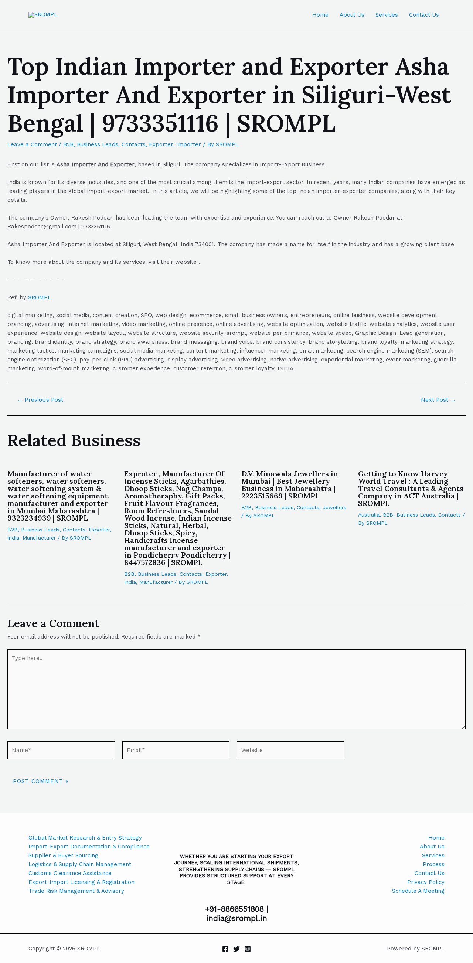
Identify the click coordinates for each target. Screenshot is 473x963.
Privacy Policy (426, 882)
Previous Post (40, 400)
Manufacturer (39, 538)
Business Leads (97, 144)
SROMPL (39, 297)
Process (434, 864)
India (13, 538)
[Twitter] (236, 949)
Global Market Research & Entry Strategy (85, 837)
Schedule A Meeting (418, 891)
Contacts (134, 144)
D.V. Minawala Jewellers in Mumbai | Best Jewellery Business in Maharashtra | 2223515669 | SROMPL (289, 484)
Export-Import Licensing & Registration (81, 882)
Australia (369, 515)
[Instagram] (247, 949)
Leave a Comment (32, 144)
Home (320, 14)
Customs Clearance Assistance (70, 873)
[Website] (290, 751)
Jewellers (334, 507)
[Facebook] (225, 949)
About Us (352, 14)
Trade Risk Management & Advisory (76, 891)
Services (386, 14)
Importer (188, 144)
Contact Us (424, 14)
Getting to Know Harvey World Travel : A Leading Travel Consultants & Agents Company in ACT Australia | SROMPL (410, 488)
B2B (68, 144)
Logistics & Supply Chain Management (79, 864)
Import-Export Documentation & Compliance (89, 846)
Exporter (161, 144)
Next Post (438, 400)
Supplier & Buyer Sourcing (63, 855)
